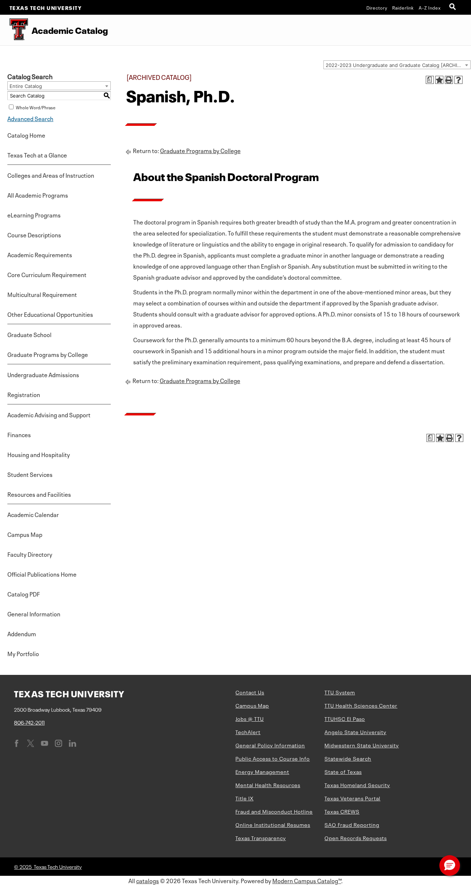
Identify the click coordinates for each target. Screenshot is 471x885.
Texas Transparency (261, 837)
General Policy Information (270, 744)
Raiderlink (403, 7)
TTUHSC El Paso (345, 718)
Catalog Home (26, 134)
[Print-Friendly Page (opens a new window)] (449, 80)
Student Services (30, 474)
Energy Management (262, 771)
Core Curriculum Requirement (46, 274)
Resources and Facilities (39, 493)
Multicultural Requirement (42, 294)
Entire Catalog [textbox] (26, 86)
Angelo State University (355, 731)
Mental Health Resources (268, 784)
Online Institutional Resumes (273, 824)
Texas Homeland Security (357, 784)
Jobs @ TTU (250, 718)
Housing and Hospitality (38, 454)
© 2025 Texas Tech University (48, 866)
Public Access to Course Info (273, 758)
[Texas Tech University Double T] (14, 30)
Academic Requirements (39, 254)
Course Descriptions (34, 234)
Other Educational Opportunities (50, 313)
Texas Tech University (46, 7)
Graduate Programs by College (47, 354)
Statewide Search (348, 758)
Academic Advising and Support (49, 414)
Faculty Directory (29, 553)
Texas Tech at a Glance (37, 154)
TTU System (340, 691)
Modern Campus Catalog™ (306, 880)
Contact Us (250, 691)
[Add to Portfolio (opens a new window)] (439, 80)
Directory (376, 7)
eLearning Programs (34, 214)
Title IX (245, 797)
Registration (23, 394)
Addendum (21, 633)
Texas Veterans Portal (352, 797)
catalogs (147, 880)
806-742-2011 (29, 722)
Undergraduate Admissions (43, 374)
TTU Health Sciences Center (361, 705)
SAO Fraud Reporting (352, 824)
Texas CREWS (342, 811)
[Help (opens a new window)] (458, 80)
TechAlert (248, 731)
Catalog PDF (23, 593)
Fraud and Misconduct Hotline (274, 811)
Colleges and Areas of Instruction (50, 174)
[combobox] (397, 64)
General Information (33, 613)
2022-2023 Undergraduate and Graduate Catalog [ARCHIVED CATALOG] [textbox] (398, 65)
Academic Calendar (33, 514)
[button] (449, 865)
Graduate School (29, 334)
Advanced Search (30, 118)
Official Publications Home (42, 573)
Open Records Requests (356, 837)
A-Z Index (430, 7)
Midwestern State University (362, 744)
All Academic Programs (37, 194)
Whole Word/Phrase (36, 107)
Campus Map (24, 534)
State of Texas (343, 771)
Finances (19, 434)
